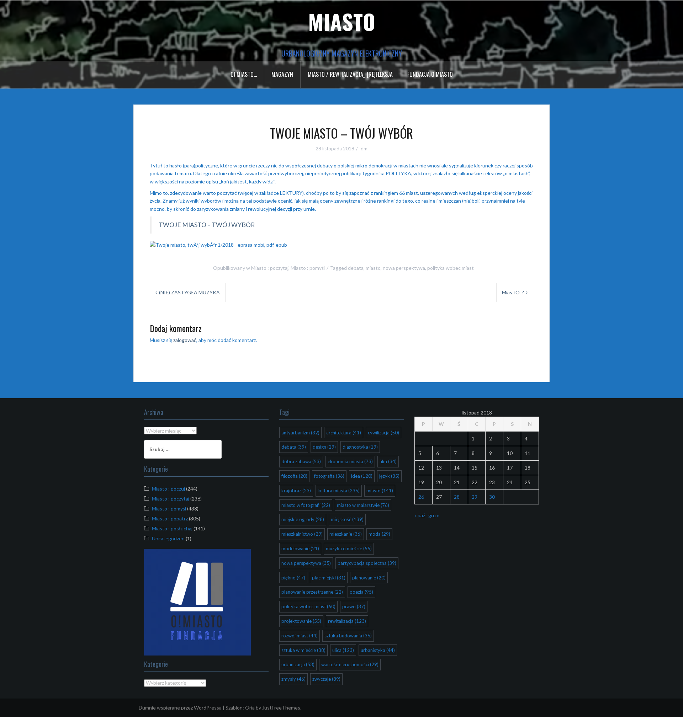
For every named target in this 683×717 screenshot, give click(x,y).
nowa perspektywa (404, 268)
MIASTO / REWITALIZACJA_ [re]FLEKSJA (350, 74)
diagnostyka (360, 447)
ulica (343, 650)
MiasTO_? (513, 292)
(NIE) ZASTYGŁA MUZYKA (189, 292)
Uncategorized (168, 538)
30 (492, 497)
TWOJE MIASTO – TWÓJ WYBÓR (207, 225)
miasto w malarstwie (363, 505)
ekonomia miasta (350, 461)
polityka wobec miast (450, 268)
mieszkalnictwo (302, 534)
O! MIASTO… (244, 74)
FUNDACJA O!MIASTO (430, 74)
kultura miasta (339, 490)
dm (364, 148)
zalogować (184, 340)
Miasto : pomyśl (308, 268)
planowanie (369, 577)
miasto (373, 268)
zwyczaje (326, 679)
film (388, 461)
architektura (343, 432)
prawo (353, 606)
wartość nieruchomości (349, 664)
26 (421, 497)
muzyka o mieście (349, 548)
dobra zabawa (301, 461)
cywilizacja (383, 432)
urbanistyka (378, 650)
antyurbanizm (300, 432)
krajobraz (296, 490)
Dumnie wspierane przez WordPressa (180, 708)
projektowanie (301, 621)
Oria (250, 708)
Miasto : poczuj (168, 489)
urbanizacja (297, 664)
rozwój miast (299, 635)
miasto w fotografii (305, 505)
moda (379, 534)
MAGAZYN (282, 74)
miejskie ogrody (302, 519)
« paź (419, 515)
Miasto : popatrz (170, 518)
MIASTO (341, 21)
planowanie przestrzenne (312, 592)
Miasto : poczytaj (269, 268)
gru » (433, 515)
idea (361, 476)
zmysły (293, 679)
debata (356, 268)
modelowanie (300, 548)
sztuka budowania (348, 635)
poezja (361, 592)
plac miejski (328, 577)
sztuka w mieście (303, 650)
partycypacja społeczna (367, 563)
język (389, 476)
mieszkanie (345, 534)
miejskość (347, 519)
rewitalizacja (347, 621)
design (324, 447)
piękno (293, 577)
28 (457, 497)
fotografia (329, 476)
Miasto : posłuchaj (172, 528)
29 (474, 497)
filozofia (294, 476)
